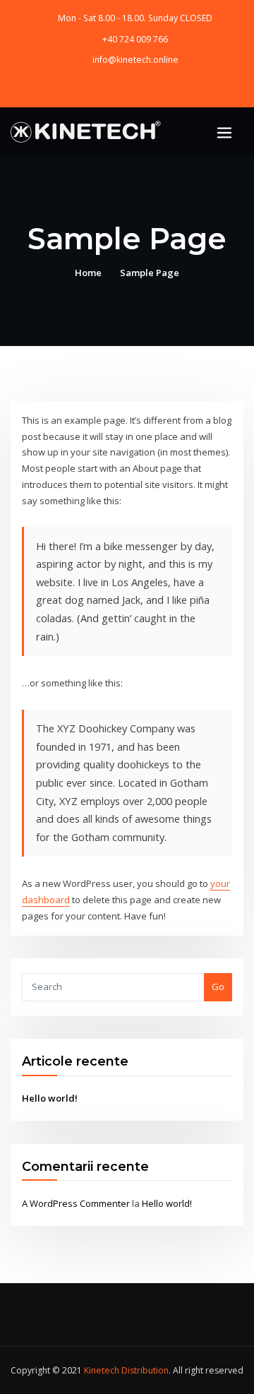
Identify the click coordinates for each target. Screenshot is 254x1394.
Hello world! (50, 1098)
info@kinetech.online (135, 60)
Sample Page (149, 272)
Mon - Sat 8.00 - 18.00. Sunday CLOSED (135, 18)
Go (218, 986)
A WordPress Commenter (76, 1203)
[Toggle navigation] (224, 133)
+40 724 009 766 (135, 39)
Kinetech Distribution (126, 1370)
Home (88, 272)
